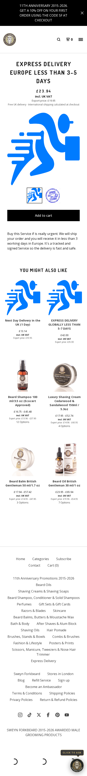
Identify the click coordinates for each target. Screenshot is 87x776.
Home (20, 559)
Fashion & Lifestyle (27, 643)
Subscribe (63, 559)
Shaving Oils (30, 630)
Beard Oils (43, 585)
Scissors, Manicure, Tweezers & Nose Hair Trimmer (44, 652)
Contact (34, 565)
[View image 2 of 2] (52, 195)
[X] (39, 715)
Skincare (59, 610)
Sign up (64, 680)
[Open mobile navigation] (81, 39)
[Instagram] (20, 715)
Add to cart (43, 215)
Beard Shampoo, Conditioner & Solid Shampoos (43, 598)
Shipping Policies (62, 693)
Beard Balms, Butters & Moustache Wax (43, 617)
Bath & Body (20, 623)
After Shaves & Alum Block (56, 623)
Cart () (53, 565)
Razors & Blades (33, 610)
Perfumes (24, 604)
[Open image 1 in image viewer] (43, 149)
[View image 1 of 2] (34, 195)
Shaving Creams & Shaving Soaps (43, 591)
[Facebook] (48, 715)
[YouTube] (67, 715)
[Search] (58, 39)
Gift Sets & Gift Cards (54, 604)
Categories (40, 559)
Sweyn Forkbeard (27, 674)
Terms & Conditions (27, 693)
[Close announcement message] (82, 13)
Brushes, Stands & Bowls (26, 636)
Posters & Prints (61, 643)
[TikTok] (30, 715)
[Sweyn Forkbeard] (9, 39)
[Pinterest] (57, 715)
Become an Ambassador (43, 687)
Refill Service (41, 680)
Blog (21, 680)
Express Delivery (43, 661)
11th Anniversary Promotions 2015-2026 (43, 578)
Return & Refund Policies (58, 699)
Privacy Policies (21, 699)
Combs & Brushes (66, 636)
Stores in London (60, 674)
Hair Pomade (56, 630)
